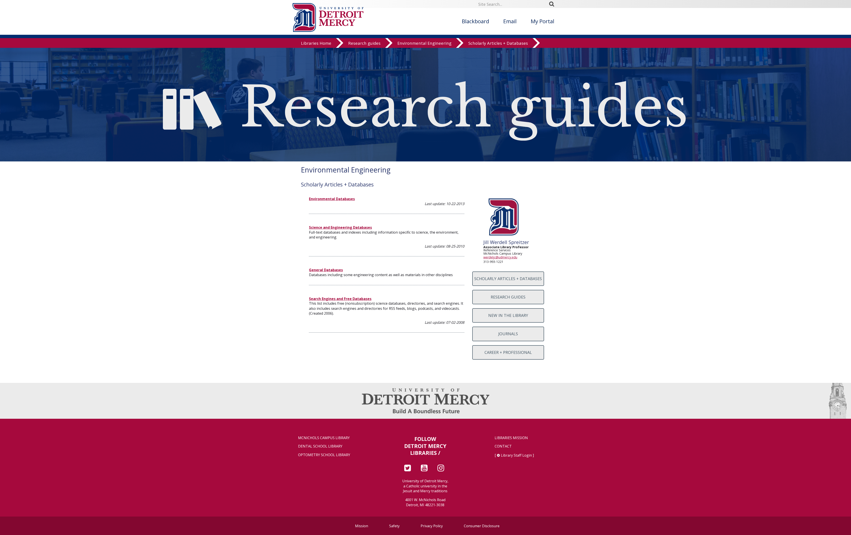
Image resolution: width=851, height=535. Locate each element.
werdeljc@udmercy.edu (500, 257)
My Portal (542, 21)
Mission (361, 525)
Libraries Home (316, 43)
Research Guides (508, 297)
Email (510, 21)
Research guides (364, 43)
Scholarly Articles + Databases (498, 43)
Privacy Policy (432, 525)
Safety (394, 525)
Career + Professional (508, 352)
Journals (508, 333)
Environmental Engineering (424, 43)
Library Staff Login (516, 455)
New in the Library (508, 315)
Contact (503, 446)
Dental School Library (320, 446)
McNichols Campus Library (324, 438)
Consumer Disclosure (482, 525)
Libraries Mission (511, 438)
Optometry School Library (324, 455)
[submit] (553, 4)
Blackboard (475, 21)
